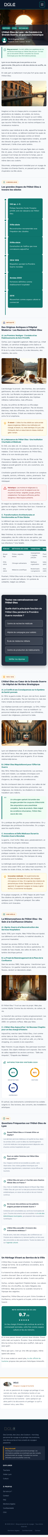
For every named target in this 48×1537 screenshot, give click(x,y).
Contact (6, 1496)
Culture (5, 1479)
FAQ (4, 1500)
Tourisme (6, 1470)
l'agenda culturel (12, 1243)
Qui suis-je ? (7, 1491)
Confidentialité (8, 1508)
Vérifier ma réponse (17, 659)
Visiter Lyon (7, 1474)
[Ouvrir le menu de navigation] (42, 4)
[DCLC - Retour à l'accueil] (10, 4)
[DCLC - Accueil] (24, 1429)
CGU (5, 1512)
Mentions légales (9, 1504)
